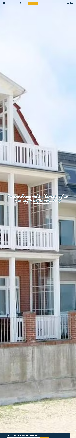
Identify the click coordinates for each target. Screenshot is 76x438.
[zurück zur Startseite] (70, 3)
